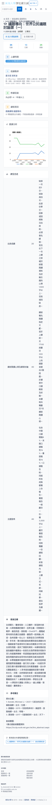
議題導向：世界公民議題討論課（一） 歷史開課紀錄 (26, 742)
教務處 (33, 800)
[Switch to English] (35, 9)
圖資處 (26, 800)
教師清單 (30, 778)
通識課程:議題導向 (19, 19)
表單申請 (30, 773)
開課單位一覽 (5, 773)
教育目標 (14, 619)
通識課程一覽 (5, 776)
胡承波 (14, 75)
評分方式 (14, 174)
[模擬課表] (25, 9)
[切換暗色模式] (45, 9)
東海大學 (8, 800)
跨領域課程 (30, 771)
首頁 (7, 19)
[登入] (30, 9)
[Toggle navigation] (3, 3)
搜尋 (19, 9)
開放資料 (30, 776)
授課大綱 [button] (29, 36)
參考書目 (14, 693)
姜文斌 (8, 75)
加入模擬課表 (13, 36)
